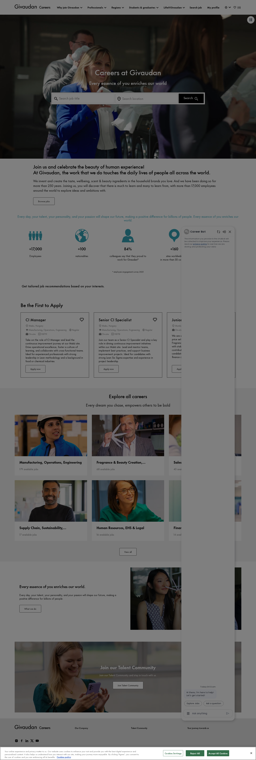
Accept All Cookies (218, 753)
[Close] (251, 753)
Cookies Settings (173, 753)
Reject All (195, 753)
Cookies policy (64, 757)
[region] (128, 753)
